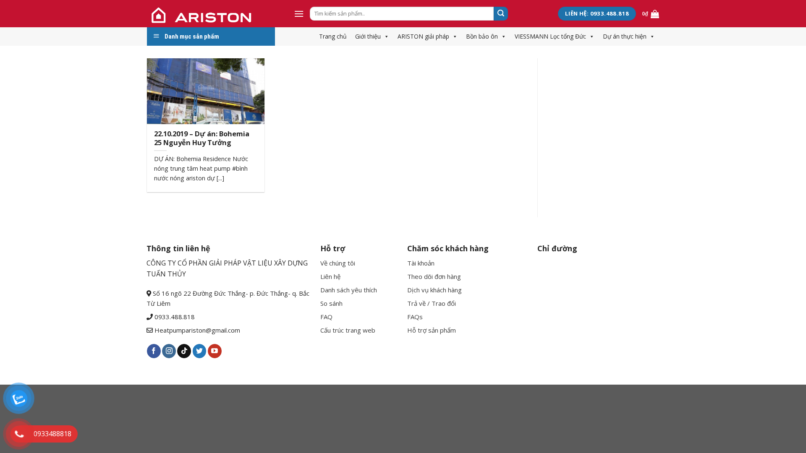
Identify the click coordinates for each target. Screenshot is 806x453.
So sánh (331, 303)
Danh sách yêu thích (348, 290)
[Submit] (501, 14)
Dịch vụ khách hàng (434, 290)
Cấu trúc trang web (347, 330)
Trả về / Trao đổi (431, 303)
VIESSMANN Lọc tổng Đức (550, 36)
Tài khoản (420, 263)
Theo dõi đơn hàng (434, 276)
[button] (385, 36)
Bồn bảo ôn (482, 36)
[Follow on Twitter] (200, 351)
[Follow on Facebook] (154, 351)
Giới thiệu (368, 36)
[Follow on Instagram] (169, 351)
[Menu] (299, 13)
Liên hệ (330, 276)
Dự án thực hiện (624, 36)
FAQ (326, 316)
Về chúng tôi (337, 263)
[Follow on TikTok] (184, 351)
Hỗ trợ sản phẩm (431, 330)
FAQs (415, 316)
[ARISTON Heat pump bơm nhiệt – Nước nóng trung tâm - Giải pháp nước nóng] (214, 13)
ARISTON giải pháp (423, 36)
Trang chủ (333, 36)
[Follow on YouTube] (215, 351)
